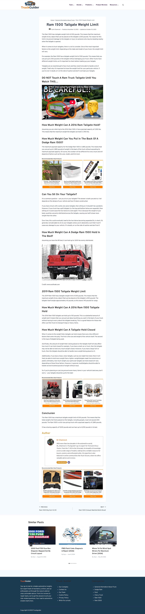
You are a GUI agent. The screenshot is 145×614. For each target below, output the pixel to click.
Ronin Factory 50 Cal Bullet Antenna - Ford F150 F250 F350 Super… (72, 401)
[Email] (69, 462)
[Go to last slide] (31, 544)
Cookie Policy (63, 595)
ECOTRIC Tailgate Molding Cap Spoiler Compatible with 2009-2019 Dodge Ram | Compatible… (72, 492)
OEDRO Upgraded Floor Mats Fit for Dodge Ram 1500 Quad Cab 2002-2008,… (52, 492)
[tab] (69, 563)
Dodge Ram (98, 590)
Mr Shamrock (57, 29)
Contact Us (62, 590)
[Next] (114, 544)
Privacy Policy (64, 598)
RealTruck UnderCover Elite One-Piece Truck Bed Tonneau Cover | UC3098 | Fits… (52, 402)
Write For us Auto (64, 601)
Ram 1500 (98, 598)
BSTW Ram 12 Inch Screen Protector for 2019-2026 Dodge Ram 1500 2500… (93, 492)
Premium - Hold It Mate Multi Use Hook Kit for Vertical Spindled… (52, 182)
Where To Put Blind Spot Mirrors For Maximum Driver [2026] (101, 551)
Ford (96, 592)
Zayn (34, 557)
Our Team (62, 592)
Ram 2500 (98, 601)
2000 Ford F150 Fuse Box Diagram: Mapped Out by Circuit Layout (41, 551)
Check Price (52, 187)
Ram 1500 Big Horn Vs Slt (47, 508)
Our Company (63, 587)
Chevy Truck (99, 595)
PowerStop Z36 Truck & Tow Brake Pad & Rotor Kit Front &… (93, 401)
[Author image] (50, 29)
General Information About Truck (105, 587)
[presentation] (42, 535)
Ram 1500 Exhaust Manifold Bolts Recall (92, 508)
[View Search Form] (123, 5)
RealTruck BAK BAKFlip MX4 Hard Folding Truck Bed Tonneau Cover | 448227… (72, 183)
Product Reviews (101, 5)
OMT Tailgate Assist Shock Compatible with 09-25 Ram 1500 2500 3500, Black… (93, 183)
